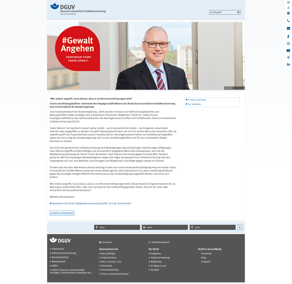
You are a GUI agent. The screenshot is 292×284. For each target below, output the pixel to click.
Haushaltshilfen (110, 270)
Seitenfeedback (161, 242)
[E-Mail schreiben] (288, 28)
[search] (225, 12)
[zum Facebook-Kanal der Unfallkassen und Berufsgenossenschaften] (288, 37)
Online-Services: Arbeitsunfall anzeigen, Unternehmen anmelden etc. (71, 271)
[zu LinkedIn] (288, 64)
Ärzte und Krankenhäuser (115, 274)
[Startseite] (79, 9)
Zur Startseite (194, 104)
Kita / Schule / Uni (111, 262)
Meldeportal (58, 261)
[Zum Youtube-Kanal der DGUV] (288, 50)
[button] (117, 227)
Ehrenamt (106, 266)
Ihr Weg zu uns (158, 266)
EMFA (55, 266)
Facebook (206, 254)
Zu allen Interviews (197, 100)
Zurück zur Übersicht (62, 213)
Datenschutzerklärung (64, 253)
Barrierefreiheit (60, 257)
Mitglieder (156, 262)
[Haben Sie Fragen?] (288, 21)
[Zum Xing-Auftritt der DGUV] (288, 57)
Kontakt (155, 270)
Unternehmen (108, 258)
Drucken (107, 242)
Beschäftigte (108, 254)
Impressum (58, 249)
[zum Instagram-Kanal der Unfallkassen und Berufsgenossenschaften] (288, 43)
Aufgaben (156, 254)
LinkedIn (206, 262)
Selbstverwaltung (160, 258)
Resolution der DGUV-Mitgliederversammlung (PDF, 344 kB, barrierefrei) (91, 203)
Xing (203, 258)
